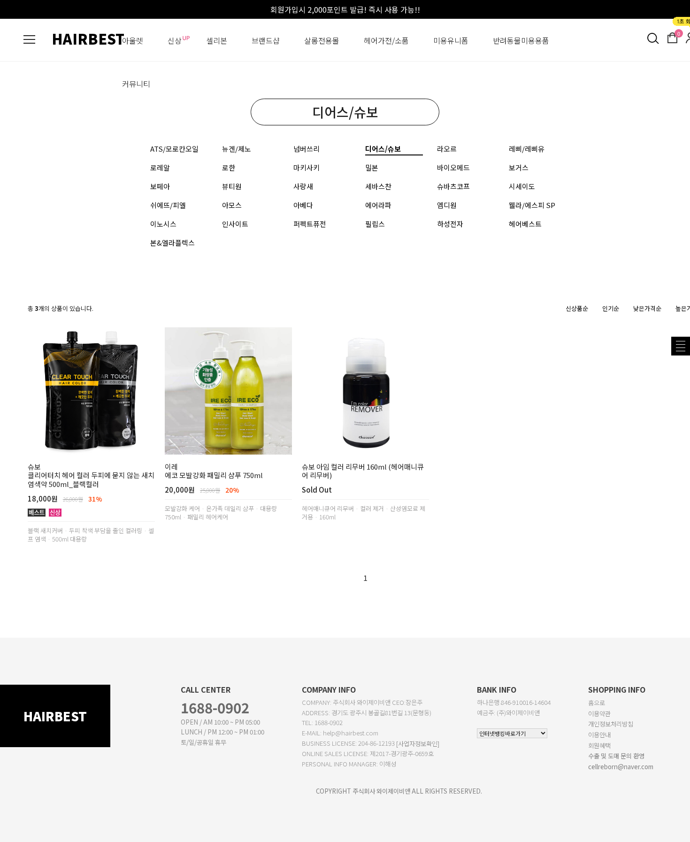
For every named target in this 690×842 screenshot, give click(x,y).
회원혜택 (599, 745)
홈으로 (596, 702)
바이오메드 (453, 167)
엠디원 (447, 205)
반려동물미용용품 (521, 40)
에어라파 (378, 205)
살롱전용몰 (321, 40)
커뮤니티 (136, 83)
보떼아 (160, 186)
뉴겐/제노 (236, 149)
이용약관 (599, 713)
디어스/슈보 (383, 149)
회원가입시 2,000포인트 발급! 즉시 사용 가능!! (345, 9)
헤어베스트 (525, 224)
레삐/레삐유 (526, 149)
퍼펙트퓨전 (309, 224)
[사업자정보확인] (417, 743)
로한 (228, 167)
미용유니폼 (450, 40)
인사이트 (235, 224)
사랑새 (303, 186)
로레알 (160, 167)
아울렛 (132, 40)
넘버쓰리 (306, 149)
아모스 (232, 205)
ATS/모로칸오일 (174, 149)
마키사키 (306, 167)
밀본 (371, 167)
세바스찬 (378, 186)
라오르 (447, 149)
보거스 (519, 167)
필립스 (375, 224)
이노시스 (163, 224)
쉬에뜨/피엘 (168, 205)
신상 (175, 40)
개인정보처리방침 (610, 723)
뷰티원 (232, 186)
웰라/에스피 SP (532, 205)
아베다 (303, 205)
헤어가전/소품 (386, 40)
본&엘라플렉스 (172, 242)
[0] (672, 36)
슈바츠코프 (453, 186)
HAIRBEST (88, 38)
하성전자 (450, 224)
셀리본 (216, 40)
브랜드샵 (266, 40)
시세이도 (522, 186)
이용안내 (599, 734)
